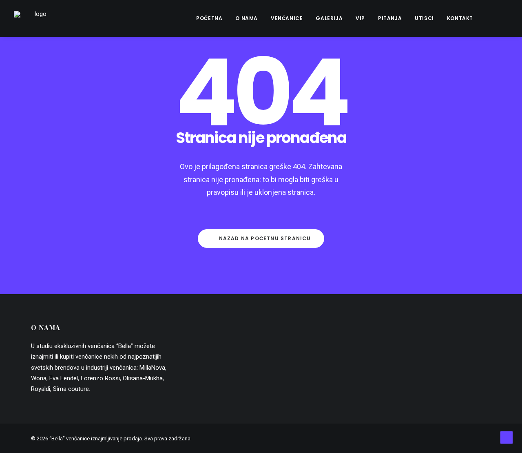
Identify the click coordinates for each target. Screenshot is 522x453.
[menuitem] (209, 18)
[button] (493, 18)
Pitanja (390, 18)
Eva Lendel (63, 378)
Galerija (329, 18)
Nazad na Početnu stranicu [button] (265, 238)
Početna (209, 18)
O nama (246, 18)
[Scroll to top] (506, 437)
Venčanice (287, 18)
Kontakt (460, 18)
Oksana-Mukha (143, 378)
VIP (360, 18)
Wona (38, 378)
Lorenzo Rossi (100, 378)
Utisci (424, 18)
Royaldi (40, 389)
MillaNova (152, 367)
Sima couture (71, 389)
